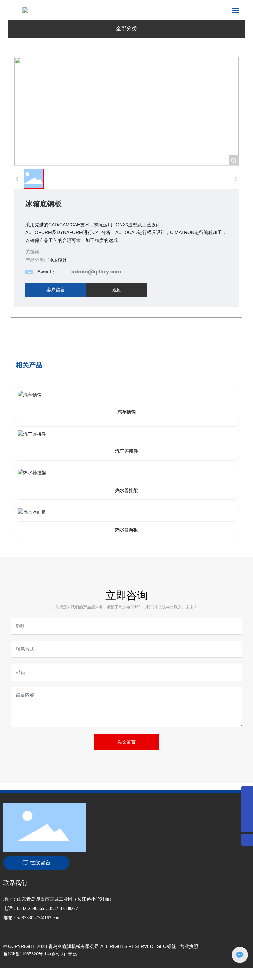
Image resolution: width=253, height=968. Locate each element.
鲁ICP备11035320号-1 (25, 954)
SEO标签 (166, 946)
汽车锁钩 (126, 411)
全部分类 (126, 28)
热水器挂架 (126, 490)
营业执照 (189, 946)
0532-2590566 (30, 908)
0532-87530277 (63, 908)
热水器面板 (126, 529)
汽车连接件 (126, 451)
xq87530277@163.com (39, 917)
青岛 (72, 954)
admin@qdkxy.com (96, 272)
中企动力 (56, 954)
